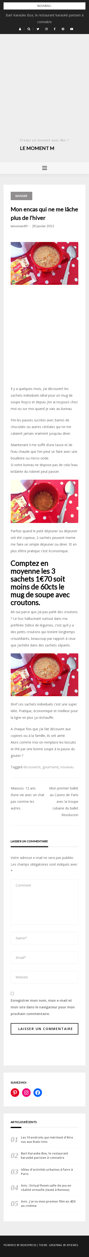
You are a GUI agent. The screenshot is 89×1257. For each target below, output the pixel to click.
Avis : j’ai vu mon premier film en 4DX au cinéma (48, 1203)
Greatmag (55, 1245)
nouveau (67, 767)
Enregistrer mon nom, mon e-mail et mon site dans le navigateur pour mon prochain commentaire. (43, 1007)
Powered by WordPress (20, 1245)
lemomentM (19, 226)
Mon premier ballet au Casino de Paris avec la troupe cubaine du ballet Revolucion (63, 801)
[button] (20, 29)
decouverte (32, 767)
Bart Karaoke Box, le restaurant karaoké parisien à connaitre (44, 1155)
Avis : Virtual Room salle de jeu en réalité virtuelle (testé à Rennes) (46, 1187)
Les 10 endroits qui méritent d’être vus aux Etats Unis (47, 1139)
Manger (21, 196)
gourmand (50, 767)
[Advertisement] (44, 90)
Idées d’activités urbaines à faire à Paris (47, 1171)
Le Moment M (37, 148)
